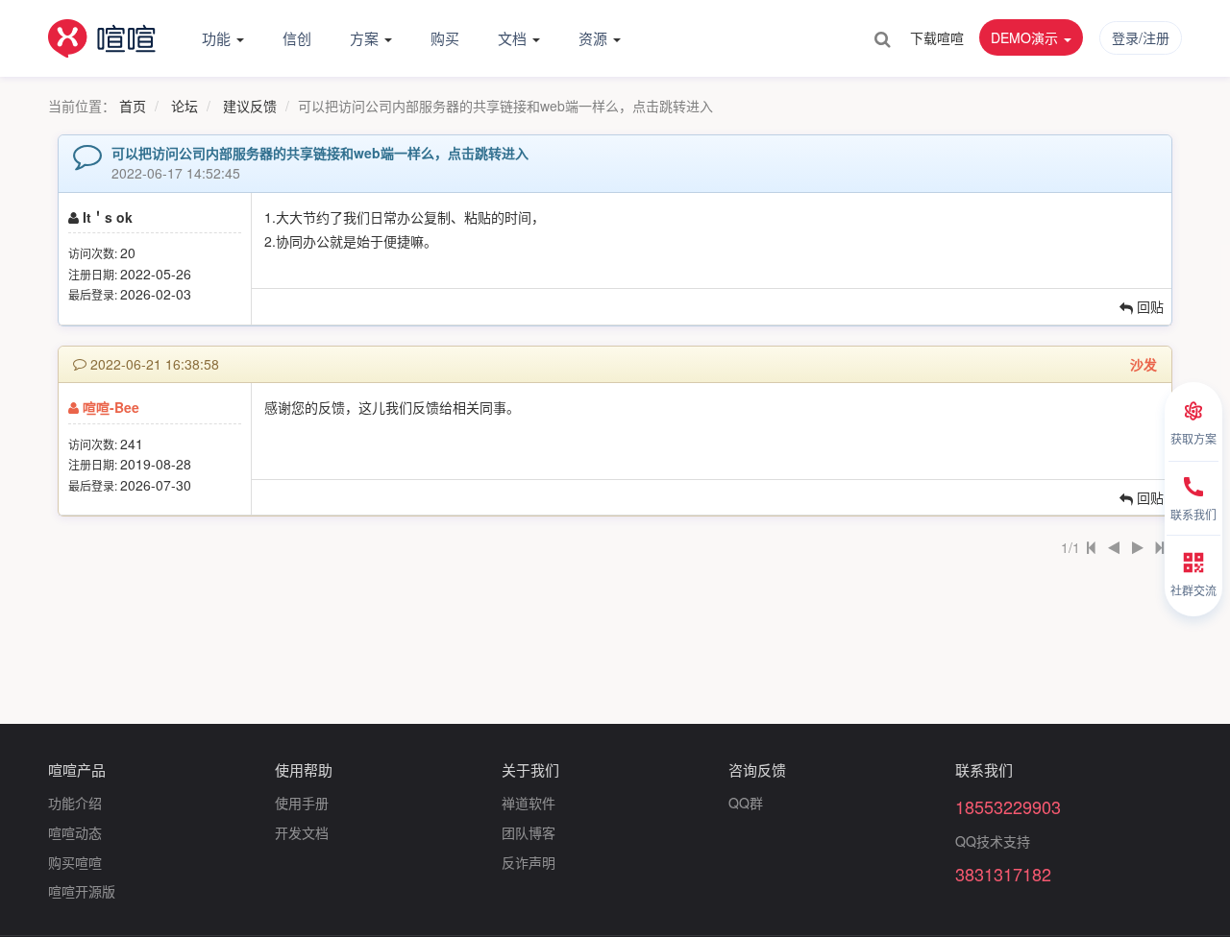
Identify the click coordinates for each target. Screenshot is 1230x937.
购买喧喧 (75, 862)
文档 (514, 38)
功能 (218, 38)
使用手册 (302, 802)
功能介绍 (75, 802)
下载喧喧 (937, 37)
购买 (444, 38)
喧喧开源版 (81, 891)
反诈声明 (528, 862)
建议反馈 (250, 105)
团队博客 (528, 832)
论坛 (184, 105)
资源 (594, 38)
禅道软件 (528, 802)
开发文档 (302, 832)
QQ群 (745, 802)
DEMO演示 (1026, 37)
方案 (366, 38)
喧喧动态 (75, 832)
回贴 (1148, 306)
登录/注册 (1140, 37)
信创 (297, 38)
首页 (132, 105)
